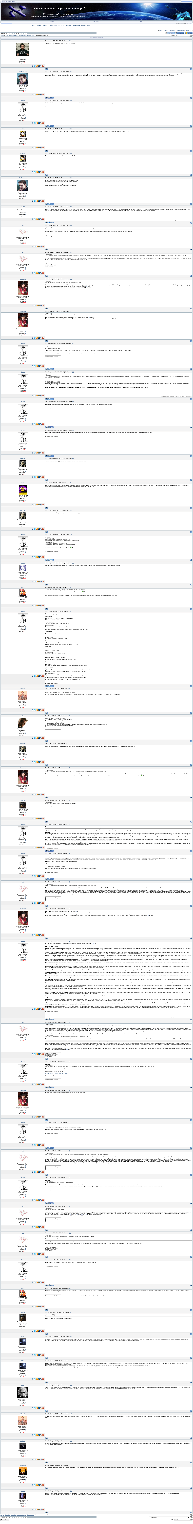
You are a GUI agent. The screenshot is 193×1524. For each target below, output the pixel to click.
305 (71, 153)
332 (69, 941)
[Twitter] (35, 65)
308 (71, 225)
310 (71, 279)
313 (73, 372)
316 (73, 458)
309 (71, 252)
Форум (2, 35)
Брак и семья (30, 35)
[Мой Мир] (39, 65)
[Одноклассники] (37, 65)
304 (71, 128)
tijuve (22, 1385)
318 (70, 510)
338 (69, 1177)
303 (71, 100)
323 (69, 688)
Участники (172, 30)
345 (71, 1360)
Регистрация (96, 21)
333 (69, 1022)
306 (71, 177)
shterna (23, 100)
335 (69, 1090)
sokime (23, 1491)
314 (73, 401)
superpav (22, 40)
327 (69, 800)
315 (73, 430)
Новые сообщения (163, 30)
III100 (22, 1336)
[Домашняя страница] (51, 222)
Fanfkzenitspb (23, 71)
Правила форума (180, 30)
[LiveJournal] (41, 65)
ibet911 (23, 563)
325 (69, 743)
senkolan (22, 128)
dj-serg (23, 800)
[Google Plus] (43, 65)
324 (69, 715)
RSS (190, 23)
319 (71, 534)
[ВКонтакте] (33, 65)
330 (69, 881)
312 (73, 343)
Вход (141, 21)
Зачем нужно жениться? (41, 35)
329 (69, 853)
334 (69, 1061)
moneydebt (23, 1465)
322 (70, 611)
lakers (22, 482)
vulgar (22, 715)
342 (70, 1288)
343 (70, 1312)
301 (70, 40)
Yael (23, 225)
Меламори (23, 279)
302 (71, 71)
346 (71, 1385)
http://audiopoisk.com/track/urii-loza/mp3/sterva (56, 1073)
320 (73, 563)
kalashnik (22, 688)
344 (71, 1336)
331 (69, 908)
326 (69, 767)
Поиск (187, 30)
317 (70, 482)
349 (71, 1465)
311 (70, 311)
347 (71, 1413)
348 (71, 1441)
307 (71, 206)
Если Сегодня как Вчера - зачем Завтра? (15, 35)
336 (69, 1122)
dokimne (22, 1441)
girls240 (23, 206)
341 (70, 1259)
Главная (52, 21)
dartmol (23, 587)
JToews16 (22, 458)
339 (69, 1206)
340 (70, 1233)
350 (71, 1491)
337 (69, 1150)
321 (70, 587)
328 (69, 824)
